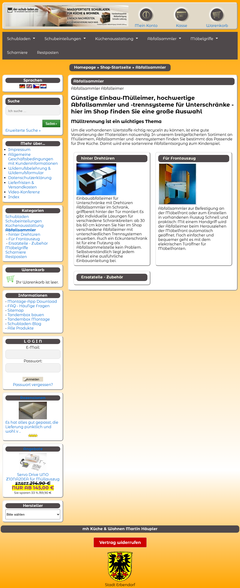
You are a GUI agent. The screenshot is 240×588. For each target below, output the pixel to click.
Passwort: (33, 361)
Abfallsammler (161, 39)
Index (13, 197)
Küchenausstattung (114, 39)
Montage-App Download (32, 301)
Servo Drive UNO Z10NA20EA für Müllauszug (33, 476)
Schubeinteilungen (63, 39)
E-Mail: (33, 347)
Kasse (181, 25)
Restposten (48, 52)
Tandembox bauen (26, 315)
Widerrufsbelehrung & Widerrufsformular (29, 170)
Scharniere (17, 52)
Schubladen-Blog (24, 324)
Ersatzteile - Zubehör (28, 243)
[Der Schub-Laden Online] (66, 14)
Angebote (33, 449)
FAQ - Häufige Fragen (29, 306)
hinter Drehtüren (24, 234)
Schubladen (18, 39)
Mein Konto (146, 25)
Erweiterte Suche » (23, 130)
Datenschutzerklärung (30, 178)
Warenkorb (217, 25)
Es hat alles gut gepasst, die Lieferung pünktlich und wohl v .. (31, 427)
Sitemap (16, 310)
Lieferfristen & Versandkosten (22, 184)
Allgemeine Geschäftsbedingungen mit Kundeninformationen (33, 159)
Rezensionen (32, 398)
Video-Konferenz (24, 192)
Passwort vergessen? (33, 384)
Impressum (19, 149)
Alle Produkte (21, 328)
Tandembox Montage (29, 319)
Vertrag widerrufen (120, 542)
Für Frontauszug (24, 239)
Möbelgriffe (202, 39)
